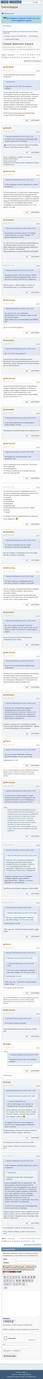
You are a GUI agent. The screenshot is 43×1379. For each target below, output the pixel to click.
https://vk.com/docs (31, 145)
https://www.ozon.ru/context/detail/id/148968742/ (20, 247)
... (19, 55)
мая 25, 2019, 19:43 (8, 382)
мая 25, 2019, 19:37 (8, 344)
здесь (34, 18)
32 (22, 57)
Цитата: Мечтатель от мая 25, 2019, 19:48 (20, 540)
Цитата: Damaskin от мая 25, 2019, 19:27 (20, 308)
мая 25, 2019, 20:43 (8, 744)
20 (32, 55)
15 (21, 55)
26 (8, 57)
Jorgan (8, 1044)
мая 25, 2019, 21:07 (8, 1047)
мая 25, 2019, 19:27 (8, 223)
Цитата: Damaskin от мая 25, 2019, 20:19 (20, 661)
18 (28, 55)
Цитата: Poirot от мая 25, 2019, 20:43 (18, 907)
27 (10, 57)
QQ (27, 120)
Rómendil (9, 67)
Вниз (3, 55)
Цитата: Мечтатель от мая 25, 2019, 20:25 (20, 703)
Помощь (18, 1372)
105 (33, 57)
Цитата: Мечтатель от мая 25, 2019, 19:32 (20, 349)
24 (2, 57)
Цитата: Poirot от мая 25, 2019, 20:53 (18, 1018)
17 (25, 55)
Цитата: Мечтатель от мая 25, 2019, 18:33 (20, 228)
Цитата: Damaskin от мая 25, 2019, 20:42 (20, 850)
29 (15, 57)
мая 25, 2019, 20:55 (8, 1013)
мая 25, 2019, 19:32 (8, 303)
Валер (8, 1082)
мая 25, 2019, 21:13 (8, 1085)
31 (20, 57)
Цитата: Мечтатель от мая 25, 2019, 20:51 (20, 953)
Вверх (4, 1238)
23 (39, 55)
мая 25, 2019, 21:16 (8, 1156)
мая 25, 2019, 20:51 (8, 902)
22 (37, 55)
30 (17, 57)
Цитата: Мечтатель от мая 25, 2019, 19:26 (20, 791)
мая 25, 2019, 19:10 (8, 70)
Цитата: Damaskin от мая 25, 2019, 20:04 (20, 576)
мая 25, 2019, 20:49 (8, 845)
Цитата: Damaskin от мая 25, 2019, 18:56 (24, 1055)
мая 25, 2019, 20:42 (8, 698)
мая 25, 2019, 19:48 (8, 447)
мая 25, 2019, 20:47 (8, 786)
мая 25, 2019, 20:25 (8, 656)
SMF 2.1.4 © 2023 (17, 1374)
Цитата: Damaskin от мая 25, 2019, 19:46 (20, 452)
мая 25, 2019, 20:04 (8, 535)
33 (24, 57)
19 (30, 55)
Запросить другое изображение (22, 1325)
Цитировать (35, 120)
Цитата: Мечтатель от (17, 1101)
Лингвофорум (9, 6)
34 (26, 57)
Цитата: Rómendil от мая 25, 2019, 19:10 (19, 136)
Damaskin (9, 220)
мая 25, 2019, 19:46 (8, 413)
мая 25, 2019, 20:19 (8, 615)
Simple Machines (26, 1374)
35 (29, 57)
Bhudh (8, 128)
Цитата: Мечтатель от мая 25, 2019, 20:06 (20, 621)
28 (13, 57)
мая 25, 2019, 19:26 (8, 175)
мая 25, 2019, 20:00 (8, 487)
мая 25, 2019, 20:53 (8, 947)
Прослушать (7, 1325)
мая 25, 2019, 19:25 (8, 131)
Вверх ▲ (24, 1372)
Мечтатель (10, 171)
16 (23, 55)
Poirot (8, 741)
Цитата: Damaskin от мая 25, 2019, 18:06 (21, 1096)
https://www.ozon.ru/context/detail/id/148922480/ (20, 251)
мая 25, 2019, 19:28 (8, 265)
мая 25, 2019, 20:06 (8, 571)
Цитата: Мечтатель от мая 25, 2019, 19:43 (20, 418)
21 (35, 55)
